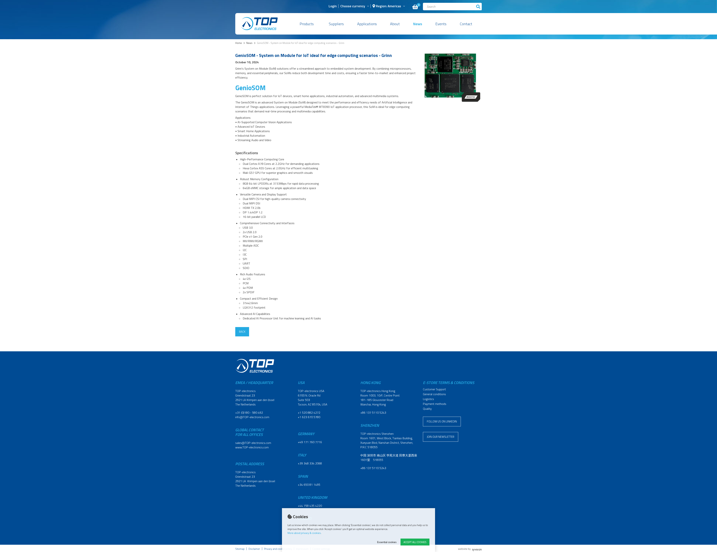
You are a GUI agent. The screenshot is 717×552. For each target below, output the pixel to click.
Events (440, 24)
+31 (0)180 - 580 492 (249, 412)
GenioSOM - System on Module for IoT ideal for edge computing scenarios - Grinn (300, 43)
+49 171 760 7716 (310, 442)
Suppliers (336, 24)
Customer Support (434, 389)
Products (307, 24)
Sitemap (240, 548)
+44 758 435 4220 (310, 505)
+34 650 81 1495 (309, 484)
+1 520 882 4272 (309, 412)
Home (238, 43)
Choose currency (352, 6)
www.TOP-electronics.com (252, 447)
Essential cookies (387, 542)
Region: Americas (388, 6)
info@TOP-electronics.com (252, 417)
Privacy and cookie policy (278, 548)
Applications (367, 24)
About (395, 24)
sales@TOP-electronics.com (253, 443)
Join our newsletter (440, 437)
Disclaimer (254, 548)
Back (242, 331)
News (417, 24)
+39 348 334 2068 (310, 463)
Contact (466, 24)
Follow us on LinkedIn (442, 421)
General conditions (434, 394)
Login (333, 6)
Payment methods (434, 404)
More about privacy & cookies (304, 533)
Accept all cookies (414, 542)
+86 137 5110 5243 (373, 412)
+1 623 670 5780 (309, 417)
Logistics (428, 399)
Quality (427, 408)
